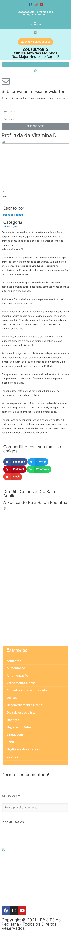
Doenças (13, 720)
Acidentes (14, 661)
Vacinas (12, 757)
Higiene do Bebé (19, 727)
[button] (35, 41)
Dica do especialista (21, 712)
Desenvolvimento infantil (25, 705)
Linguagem (15, 734)
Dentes (12, 698)
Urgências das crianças (23, 749)
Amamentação (17, 675)
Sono (10, 742)
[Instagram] (36, 4)
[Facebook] (30, 4)
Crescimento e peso (21, 683)
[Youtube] (41, 4)
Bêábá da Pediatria (13, 214)
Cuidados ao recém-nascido (27, 690)
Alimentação (10, 226)
